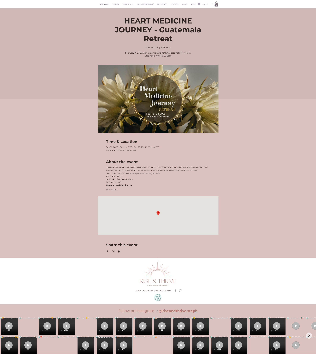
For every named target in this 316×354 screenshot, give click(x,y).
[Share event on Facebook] (107, 251)
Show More (111, 189)
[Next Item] (309, 335)
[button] (216, 4)
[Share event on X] (113, 251)
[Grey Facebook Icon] (211, 4)
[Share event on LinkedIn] (119, 251)
